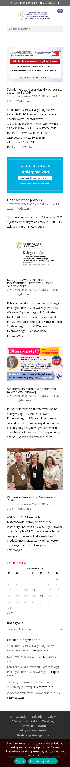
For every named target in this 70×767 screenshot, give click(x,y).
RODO (42, 726)
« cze (10, 613)
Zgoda (20, 761)
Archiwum (26, 726)
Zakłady (37, 716)
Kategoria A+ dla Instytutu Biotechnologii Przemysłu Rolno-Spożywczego (31, 283)
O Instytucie (18, 716)
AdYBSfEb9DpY (38, 96)
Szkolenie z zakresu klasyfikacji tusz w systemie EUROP (34, 91)
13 (33, 590)
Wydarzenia (23, 101)
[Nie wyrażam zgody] (65, 753)
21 (41, 596)
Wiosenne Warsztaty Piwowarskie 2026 (31, 498)
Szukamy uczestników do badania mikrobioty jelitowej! (31, 390)
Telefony (48, 721)
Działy (51, 716)
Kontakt (31, 721)
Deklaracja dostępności (33, 735)
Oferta (16, 721)
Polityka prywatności (33, 730)
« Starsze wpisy (16, 563)
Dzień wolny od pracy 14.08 (26, 200)
